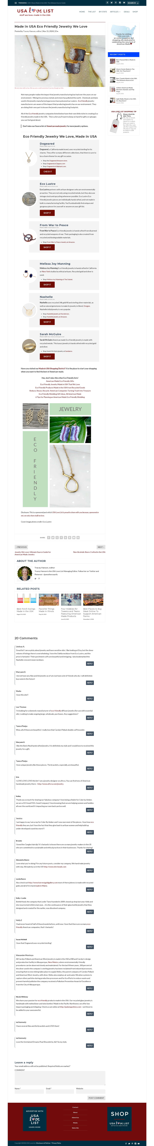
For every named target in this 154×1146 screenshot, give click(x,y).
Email (48, 1088)
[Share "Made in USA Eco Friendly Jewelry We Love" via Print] (78, 538)
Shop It (47, 284)
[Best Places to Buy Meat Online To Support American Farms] (93, 600)
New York (46, 271)
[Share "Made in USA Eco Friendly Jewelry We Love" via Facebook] (49, 538)
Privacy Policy (56, 1143)
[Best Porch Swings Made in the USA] (27, 600)
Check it (48, 171)
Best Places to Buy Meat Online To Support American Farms (92, 612)
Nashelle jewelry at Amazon (57, 317)
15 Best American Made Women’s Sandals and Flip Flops (125, 89)
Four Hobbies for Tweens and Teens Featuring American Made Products (71, 612)
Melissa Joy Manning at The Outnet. (60, 279)
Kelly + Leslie (21, 898)
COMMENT (20, 1070)
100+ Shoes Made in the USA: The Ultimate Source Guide (46, 3)
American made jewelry (57, 126)
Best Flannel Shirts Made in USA (125, 61)
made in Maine (41, 886)
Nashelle (47, 297)
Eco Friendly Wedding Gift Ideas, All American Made (60, 394)
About (75, 1112)
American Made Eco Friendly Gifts (60, 381)
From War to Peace (54, 225)
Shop (135, 12)
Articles (114, 12)
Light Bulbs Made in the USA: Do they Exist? (126, 100)
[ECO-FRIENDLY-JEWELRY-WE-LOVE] (57, 455)
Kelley (18, 796)
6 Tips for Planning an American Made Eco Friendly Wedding (60, 397)
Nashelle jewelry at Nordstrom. (58, 314)
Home (82, 12)
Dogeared (47, 143)
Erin (17, 777)
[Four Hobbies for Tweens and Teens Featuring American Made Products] (71, 600)
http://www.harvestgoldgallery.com (43, 882)
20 (56, 31)
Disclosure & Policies (43, 1143)
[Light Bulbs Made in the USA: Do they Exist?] (112, 100)
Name (18, 1088)
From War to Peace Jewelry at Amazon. (61, 242)
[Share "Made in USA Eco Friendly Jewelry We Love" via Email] (74, 538)
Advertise (75, 1117)
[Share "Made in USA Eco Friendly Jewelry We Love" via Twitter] (53, 538)
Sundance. (68, 351)
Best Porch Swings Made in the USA (26, 610)
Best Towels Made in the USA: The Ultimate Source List (126, 79)
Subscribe (75, 1128)
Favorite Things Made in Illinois (46, 610)
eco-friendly (56, 711)
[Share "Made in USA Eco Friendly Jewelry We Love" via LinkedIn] (65, 538)
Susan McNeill (21, 939)
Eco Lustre (48, 184)
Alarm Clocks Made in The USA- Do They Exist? (125, 70)
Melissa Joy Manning (55, 263)
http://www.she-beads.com (55, 867)
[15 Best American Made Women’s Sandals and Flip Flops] (112, 89)
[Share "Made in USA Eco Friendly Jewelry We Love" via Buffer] (70, 538)
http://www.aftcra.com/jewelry (50, 784)
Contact (75, 1107)
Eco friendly (83, 101)
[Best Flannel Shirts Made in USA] (112, 61)
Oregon (86, 306)
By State (103, 12)
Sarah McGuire (51, 334)
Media (75, 1123)
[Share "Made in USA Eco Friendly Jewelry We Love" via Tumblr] (57, 538)
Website (79, 1088)
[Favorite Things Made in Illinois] (49, 600)
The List (92, 12)
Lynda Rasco (21, 879)
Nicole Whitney (22, 997)
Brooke (19, 841)
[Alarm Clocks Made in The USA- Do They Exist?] (112, 70)
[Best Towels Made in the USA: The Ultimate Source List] (112, 79)
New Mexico (53, 962)
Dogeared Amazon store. (58, 161)
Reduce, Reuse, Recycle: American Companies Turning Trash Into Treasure (60, 391)
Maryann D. (20, 742)
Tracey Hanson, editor (32, 31)
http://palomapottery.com (70, 1007)
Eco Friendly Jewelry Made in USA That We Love (60, 384)
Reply (90, 663)
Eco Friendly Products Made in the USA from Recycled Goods (60, 387)
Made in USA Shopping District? (52, 368)
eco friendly (42, 1000)
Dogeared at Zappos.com (56, 163)
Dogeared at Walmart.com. (56, 166)
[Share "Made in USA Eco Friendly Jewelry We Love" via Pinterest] (61, 538)
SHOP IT (47, 213)
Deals (126, 12)
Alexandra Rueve (22, 860)
